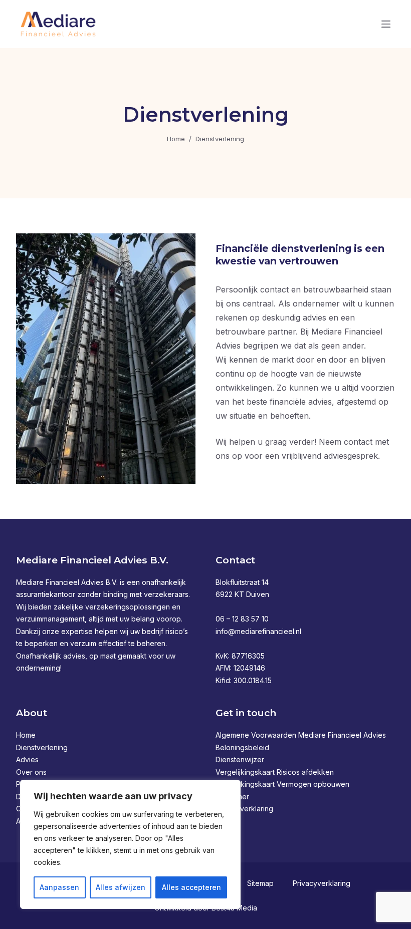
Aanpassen (59, 887)
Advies (27, 759)
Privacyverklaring (244, 808)
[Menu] (385, 24)
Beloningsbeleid (242, 747)
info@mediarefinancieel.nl (258, 631)
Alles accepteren (191, 887)
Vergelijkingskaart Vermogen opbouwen (282, 784)
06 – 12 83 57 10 (242, 618)
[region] (130, 844)
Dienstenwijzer (240, 759)
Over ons (31, 772)
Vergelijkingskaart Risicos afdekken (275, 772)
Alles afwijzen (120, 887)
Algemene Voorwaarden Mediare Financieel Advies (301, 735)
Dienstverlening (42, 747)
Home (26, 735)
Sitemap (260, 883)
